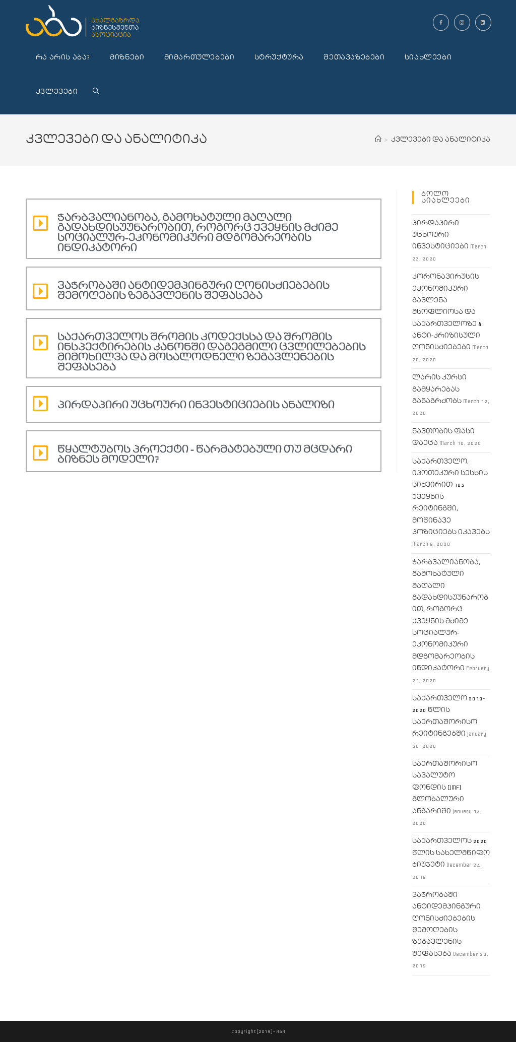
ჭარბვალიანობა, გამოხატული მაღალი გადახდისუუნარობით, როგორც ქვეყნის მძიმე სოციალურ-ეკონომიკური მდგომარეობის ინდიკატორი (197, 233)
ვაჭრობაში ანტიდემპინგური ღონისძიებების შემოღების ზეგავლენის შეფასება (193, 291)
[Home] (378, 140)
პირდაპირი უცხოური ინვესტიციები (440, 235)
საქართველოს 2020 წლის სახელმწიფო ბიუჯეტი (451, 853)
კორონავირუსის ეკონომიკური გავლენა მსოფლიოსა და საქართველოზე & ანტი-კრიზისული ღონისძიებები (447, 312)
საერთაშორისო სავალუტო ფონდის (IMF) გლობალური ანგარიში (444, 788)
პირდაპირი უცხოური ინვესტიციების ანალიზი (196, 405)
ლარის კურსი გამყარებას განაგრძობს (439, 389)
